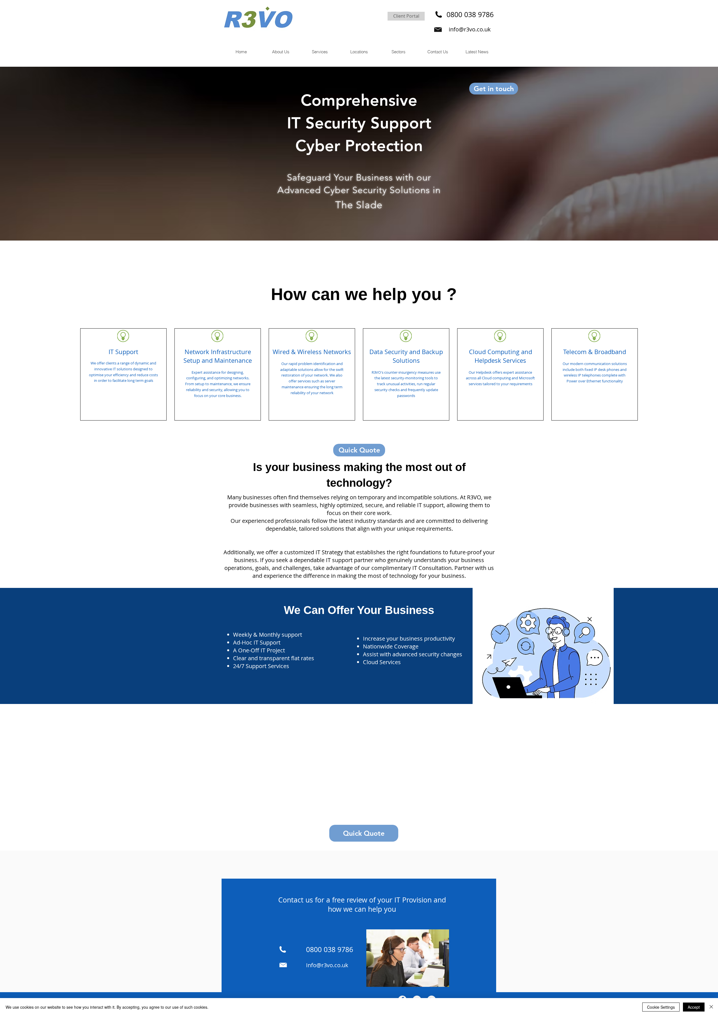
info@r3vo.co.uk (470, 29)
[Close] (711, 1007)
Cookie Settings (661, 1007)
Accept (694, 1007)
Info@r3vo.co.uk (327, 965)
